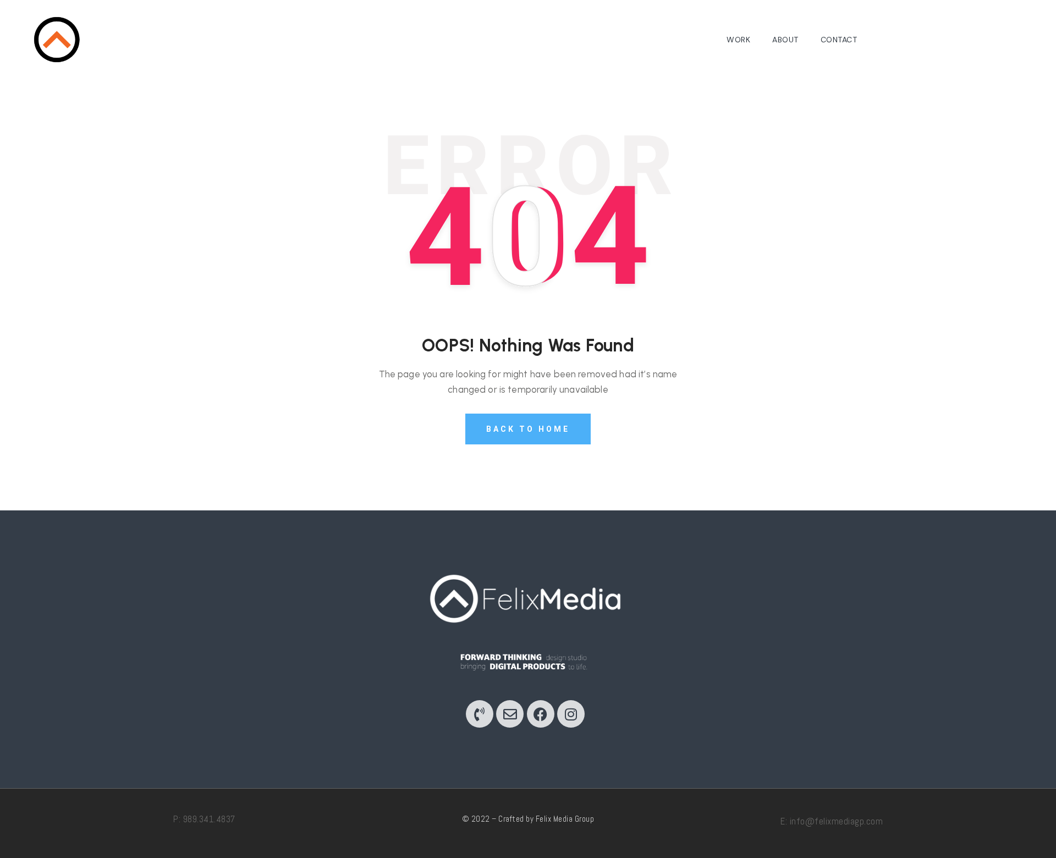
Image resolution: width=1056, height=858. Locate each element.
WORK (738, 40)
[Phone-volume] (479, 714)
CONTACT (839, 40)
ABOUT (785, 40)
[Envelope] (510, 714)
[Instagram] (571, 714)
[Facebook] (540, 714)
